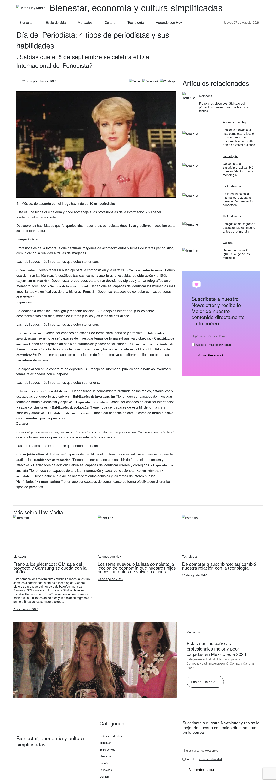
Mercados (85, 22)
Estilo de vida (56, 22)
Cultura (110, 22)
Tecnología (135, 22)
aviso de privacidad (219, 345)
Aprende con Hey (169, 22)
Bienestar (26, 22)
